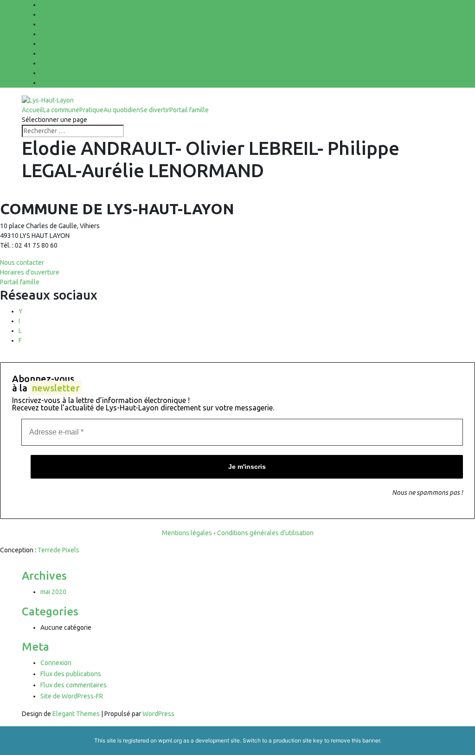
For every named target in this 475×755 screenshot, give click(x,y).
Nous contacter (22, 262)
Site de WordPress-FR (71, 696)
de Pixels (58, 550)
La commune (61, 110)
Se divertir (154, 110)
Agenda (51, 14)
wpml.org (170, 740)
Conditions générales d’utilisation (265, 533)
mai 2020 (53, 591)
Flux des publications (70, 674)
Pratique (91, 110)
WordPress (158, 713)
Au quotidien (121, 110)
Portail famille (189, 110)
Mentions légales (187, 533)
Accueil (51, 4)
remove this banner (355, 740)
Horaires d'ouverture (29, 272)
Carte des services (67, 34)
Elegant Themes (76, 713)
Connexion (55, 662)
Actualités (55, 24)
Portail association (66, 43)
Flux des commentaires (73, 685)
